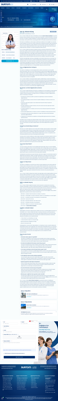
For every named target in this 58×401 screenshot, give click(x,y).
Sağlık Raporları (33, 382)
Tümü (31, 1)
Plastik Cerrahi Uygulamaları (21, 383)
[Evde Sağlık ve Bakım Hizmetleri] (1, 15)
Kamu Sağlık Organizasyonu (7, 386)
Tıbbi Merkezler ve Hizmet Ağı (7, 379)
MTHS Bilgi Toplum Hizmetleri (49, 392)
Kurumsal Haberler (34, 386)
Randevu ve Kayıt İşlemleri (7, 387)
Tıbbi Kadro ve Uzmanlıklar (7, 380)
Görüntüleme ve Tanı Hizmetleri (22, 379)
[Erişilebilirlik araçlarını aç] (28, 4)
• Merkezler (2, 7)
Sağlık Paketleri (33, 380)
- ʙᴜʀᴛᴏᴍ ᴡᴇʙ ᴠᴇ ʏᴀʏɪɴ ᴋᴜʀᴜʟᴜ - (29, 399)
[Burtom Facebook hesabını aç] (47, 1)
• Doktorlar (8, 7)
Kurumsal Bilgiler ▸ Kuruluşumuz (48, 378)
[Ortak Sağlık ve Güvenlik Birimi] (1, 21)
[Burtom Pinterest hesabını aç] (54, 1)
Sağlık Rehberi (33, 379)
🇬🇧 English (54, 26)
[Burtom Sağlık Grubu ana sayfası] (7, 4)
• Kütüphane (24, 7)
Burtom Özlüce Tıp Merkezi (47, 35)
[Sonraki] (17, 58)
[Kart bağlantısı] (34, 4)
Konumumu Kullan (26, 1)
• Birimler (12, 7)
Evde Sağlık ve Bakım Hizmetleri (22, 380)
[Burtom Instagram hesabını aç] (56, 1)
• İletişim (41, 7)
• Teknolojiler (18, 7)
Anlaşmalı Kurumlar (42, 1)
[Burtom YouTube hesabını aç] (53, 1)
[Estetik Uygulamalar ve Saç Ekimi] (1, 17)
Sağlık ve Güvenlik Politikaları (49, 385)
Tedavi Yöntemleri (34, 383)
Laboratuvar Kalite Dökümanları (50, 390)
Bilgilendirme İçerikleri (34, 387)
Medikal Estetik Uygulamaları (21, 382)
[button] (1, 11)
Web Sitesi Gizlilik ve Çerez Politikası (49, 387)
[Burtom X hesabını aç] (49, 1)
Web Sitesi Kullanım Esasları (49, 388)
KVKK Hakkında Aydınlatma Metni (50, 381)
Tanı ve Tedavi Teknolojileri (7, 383)
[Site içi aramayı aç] (46, 9)
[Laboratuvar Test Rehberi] (1, 19)
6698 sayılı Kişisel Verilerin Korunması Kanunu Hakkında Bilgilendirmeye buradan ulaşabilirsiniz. (21, 398)
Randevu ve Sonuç (54, 9)
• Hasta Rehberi (30, 7)
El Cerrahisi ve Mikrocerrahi (21, 386)
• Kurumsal (37, 7)
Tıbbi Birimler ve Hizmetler (7, 382)
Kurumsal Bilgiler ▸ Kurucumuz (50, 380)
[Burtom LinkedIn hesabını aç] (51, 1)
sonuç (47, 276)
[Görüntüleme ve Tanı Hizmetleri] (1, 13)
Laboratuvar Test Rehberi (21, 387)
